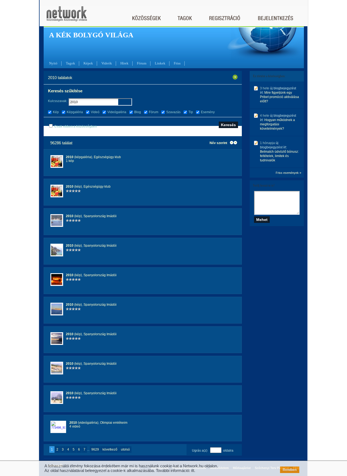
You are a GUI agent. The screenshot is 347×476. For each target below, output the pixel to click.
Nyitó (53, 63)
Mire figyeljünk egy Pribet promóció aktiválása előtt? (279, 97)
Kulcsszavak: (57, 101)
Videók (106, 63)
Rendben (290, 470)
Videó (95, 112)
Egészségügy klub (107, 157)
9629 (95, 449)
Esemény (208, 112)
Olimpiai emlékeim (113, 423)
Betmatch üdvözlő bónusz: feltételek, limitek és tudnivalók (279, 156)
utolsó (125, 449)
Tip (190, 112)
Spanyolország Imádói (100, 216)
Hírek (124, 63)
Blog (137, 112)
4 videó (74, 426)
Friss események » (288, 172)
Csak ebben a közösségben (75, 126)
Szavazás (173, 112)
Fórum (141, 63)
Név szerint (218, 143)
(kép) (74, 186)
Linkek (160, 63)
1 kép (70, 161)
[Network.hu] (67, 16)
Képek (88, 63)
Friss (177, 63)
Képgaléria (75, 112)
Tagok (70, 63)
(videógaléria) (83, 423)
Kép (56, 112)
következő (109, 449)
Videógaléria (116, 112)
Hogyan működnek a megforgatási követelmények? (277, 124)
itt (192, 470)
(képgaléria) (79, 157)
